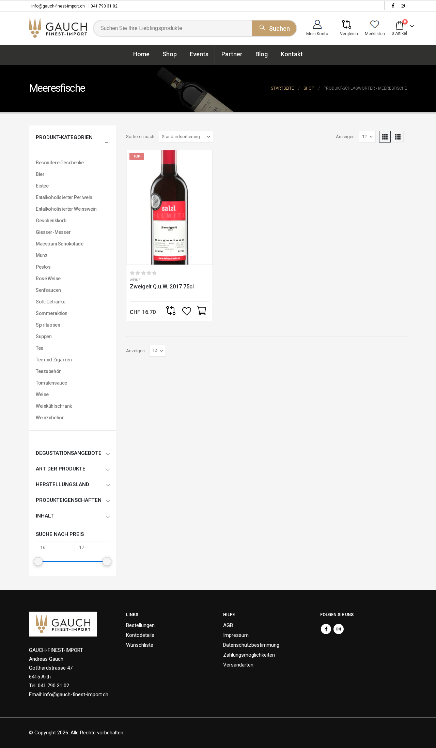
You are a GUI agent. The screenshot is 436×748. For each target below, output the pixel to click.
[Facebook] (393, 5)
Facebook (326, 629)
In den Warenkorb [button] (201, 311)
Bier (40, 174)
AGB (228, 625)
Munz (41, 255)
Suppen (43, 336)
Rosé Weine (48, 278)
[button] (385, 137)
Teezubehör (48, 371)
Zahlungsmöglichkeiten (249, 655)
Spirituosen (48, 325)
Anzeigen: (346, 136)
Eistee (42, 186)
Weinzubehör (50, 417)
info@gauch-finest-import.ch (58, 6)
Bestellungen (140, 625)
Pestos (43, 267)
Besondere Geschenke (60, 162)
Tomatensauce (51, 383)
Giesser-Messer (53, 232)
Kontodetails (140, 635)
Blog (261, 54)
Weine (135, 280)
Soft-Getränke (50, 301)
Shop (169, 54)
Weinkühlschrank (54, 406)
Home (141, 54)
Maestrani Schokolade (59, 243)
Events (199, 54)
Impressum (236, 635)
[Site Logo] (58, 28)
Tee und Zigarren (54, 359)
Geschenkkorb (51, 220)
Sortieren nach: (140, 136)
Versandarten (238, 665)
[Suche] (274, 27)
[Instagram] (402, 5)
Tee (39, 348)
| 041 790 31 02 (103, 6)
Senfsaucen (48, 290)
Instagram (338, 629)
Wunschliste (139, 645)
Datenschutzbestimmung (251, 645)
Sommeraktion (51, 313)
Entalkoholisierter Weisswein (66, 209)
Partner (232, 54)
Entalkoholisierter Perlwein (64, 197)
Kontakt (292, 54)
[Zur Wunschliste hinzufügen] (187, 311)
